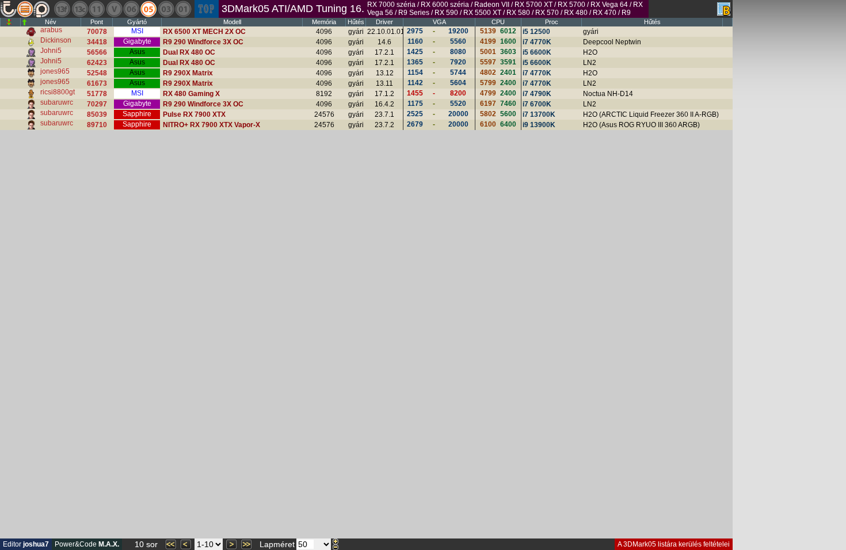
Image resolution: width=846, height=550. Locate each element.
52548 (97, 73)
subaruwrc (56, 102)
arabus (51, 30)
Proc (551, 21)
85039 (97, 114)
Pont (96, 21)
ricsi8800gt (57, 92)
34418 (97, 42)
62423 (97, 63)
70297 (97, 104)
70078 (97, 32)
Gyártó (137, 21)
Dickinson (55, 40)
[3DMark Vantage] (114, 9)
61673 (97, 83)
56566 (97, 52)
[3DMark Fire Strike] (62, 9)
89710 (97, 125)
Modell (232, 21)
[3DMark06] (131, 9)
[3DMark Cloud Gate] (79, 9)
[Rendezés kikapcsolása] (9, 22)
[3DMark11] (96, 9)
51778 (97, 94)
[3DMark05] (148, 9)
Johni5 (51, 51)
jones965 (55, 71)
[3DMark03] (165, 9)
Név (50, 21)
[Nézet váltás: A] (723, 9)
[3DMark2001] (183, 9)
